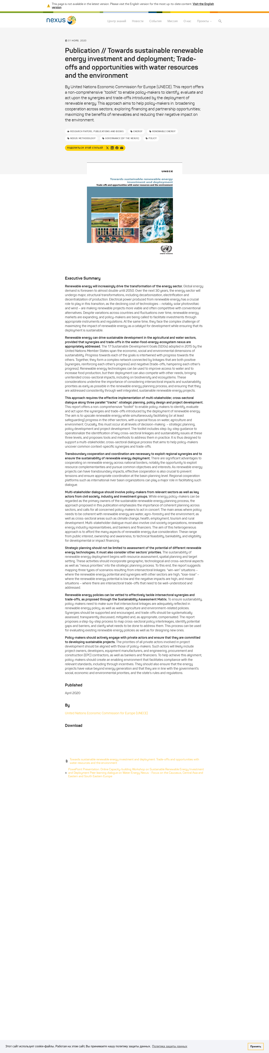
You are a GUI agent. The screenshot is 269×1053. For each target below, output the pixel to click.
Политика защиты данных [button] (169, 1046)
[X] (107, 147)
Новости (137, 21)
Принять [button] (255, 1046)
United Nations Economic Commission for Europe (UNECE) (106, 713)
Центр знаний (116, 21)
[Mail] (121, 147)
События (155, 21)
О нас (187, 21)
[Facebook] (116, 147)
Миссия (172, 21)
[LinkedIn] (112, 147)
